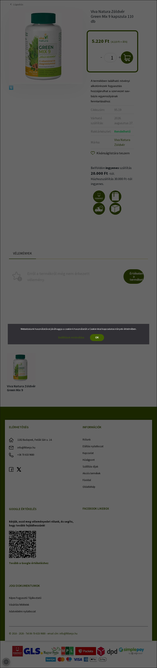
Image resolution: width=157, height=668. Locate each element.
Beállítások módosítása (71, 337)
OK (97, 337)
